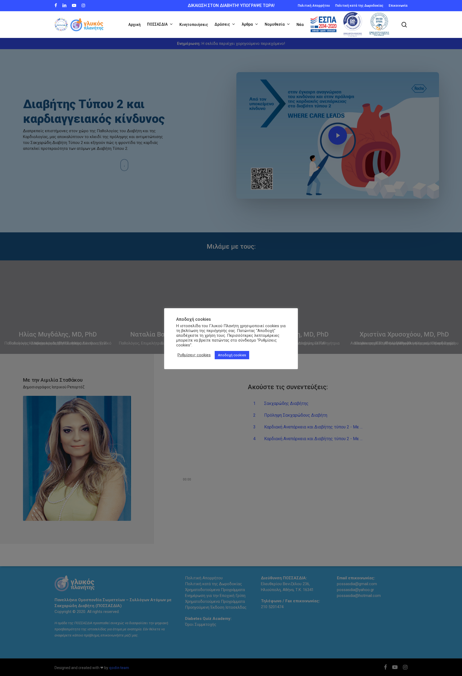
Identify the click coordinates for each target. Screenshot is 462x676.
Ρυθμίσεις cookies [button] (194, 355)
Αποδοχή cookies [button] (232, 355)
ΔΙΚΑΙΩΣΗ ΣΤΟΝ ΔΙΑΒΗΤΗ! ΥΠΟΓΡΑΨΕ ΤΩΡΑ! (231, 5)
